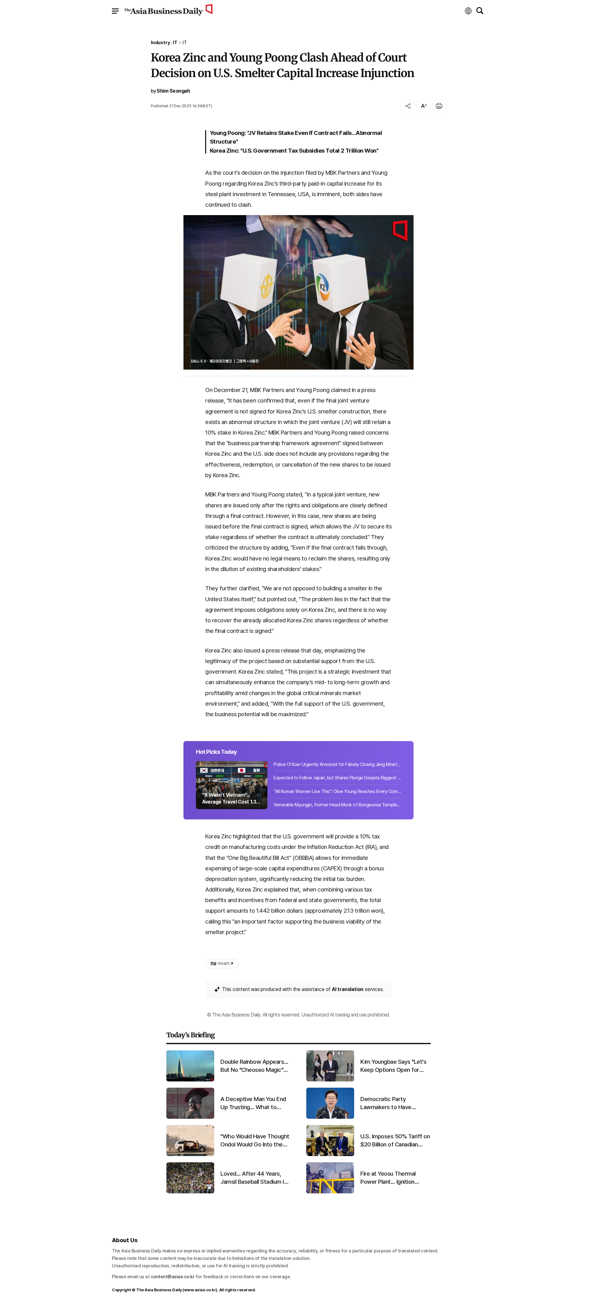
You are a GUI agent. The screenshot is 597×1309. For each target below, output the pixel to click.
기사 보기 (220, 963)
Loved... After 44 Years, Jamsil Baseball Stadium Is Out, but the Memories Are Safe (254, 1178)
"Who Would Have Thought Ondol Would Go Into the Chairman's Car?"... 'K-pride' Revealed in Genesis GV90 (254, 1141)
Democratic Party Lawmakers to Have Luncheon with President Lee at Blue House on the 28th (392, 1103)
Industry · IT (164, 42)
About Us (124, 1240)
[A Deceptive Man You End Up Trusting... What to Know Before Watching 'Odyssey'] (190, 1117)
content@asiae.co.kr (173, 1276)
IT (185, 42)
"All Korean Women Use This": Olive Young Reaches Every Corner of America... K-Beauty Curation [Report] (337, 791)
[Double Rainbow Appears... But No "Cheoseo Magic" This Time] (190, 1080)
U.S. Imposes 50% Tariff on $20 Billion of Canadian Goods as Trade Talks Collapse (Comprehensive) (395, 1141)
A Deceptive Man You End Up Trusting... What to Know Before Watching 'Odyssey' (253, 1103)
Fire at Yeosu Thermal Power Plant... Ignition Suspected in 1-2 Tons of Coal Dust (392, 1178)
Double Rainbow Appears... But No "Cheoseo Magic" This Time (254, 1066)
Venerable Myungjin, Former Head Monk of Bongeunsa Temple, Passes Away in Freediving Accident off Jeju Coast (337, 805)
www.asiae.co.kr (200, 1290)
